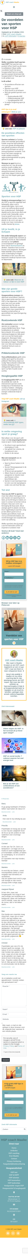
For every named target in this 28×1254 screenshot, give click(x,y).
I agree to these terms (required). (12, 1052)
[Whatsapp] (15, 537)
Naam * (7, 571)
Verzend (6, 1060)
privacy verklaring (18, 585)
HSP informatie (10, 36)
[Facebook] (3, 537)
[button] (1, 11)
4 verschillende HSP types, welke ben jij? (14, 422)
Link (13, 812)
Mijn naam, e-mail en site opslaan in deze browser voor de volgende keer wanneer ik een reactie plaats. (13, 1028)
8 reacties (21, 36)
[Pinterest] (11, 537)
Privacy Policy (8, 1046)
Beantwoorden (6, 812)
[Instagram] (13, 1233)
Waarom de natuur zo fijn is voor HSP (14, 281)
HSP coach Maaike (14, 34)
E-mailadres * (9, 578)
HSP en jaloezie (19, 129)
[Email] (18, 537)
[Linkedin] (7, 537)
